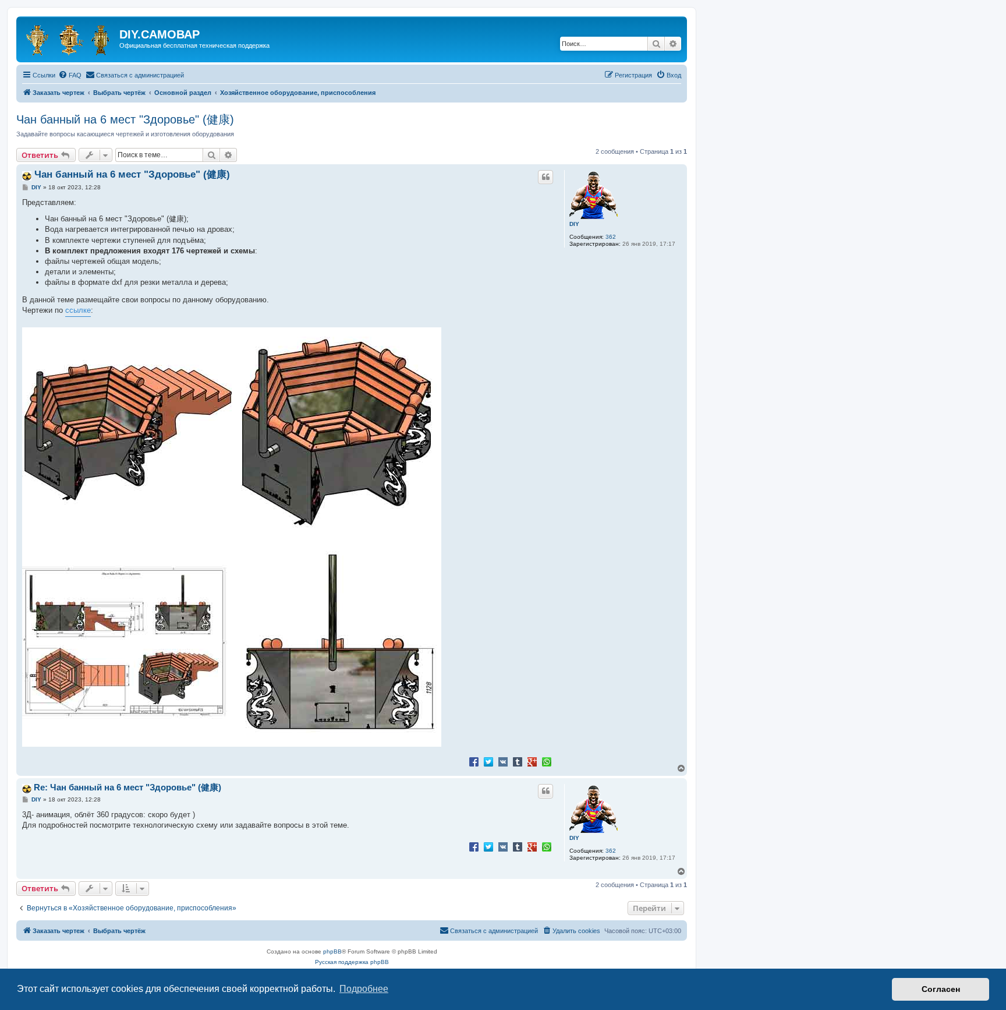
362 (610, 237)
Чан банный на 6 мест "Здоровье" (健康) (125, 119)
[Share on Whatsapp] (546, 761)
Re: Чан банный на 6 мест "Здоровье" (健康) (127, 787)
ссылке (78, 310)
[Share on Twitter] (488, 761)
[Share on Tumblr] (517, 761)
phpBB (332, 951)
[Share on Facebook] (473, 761)
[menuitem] (70, 75)
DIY (574, 224)
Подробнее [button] (363, 989)
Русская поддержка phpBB (352, 962)
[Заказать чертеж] (69, 37)
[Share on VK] (503, 761)
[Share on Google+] (532, 761)
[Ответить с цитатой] (545, 177)
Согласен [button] (941, 989)
